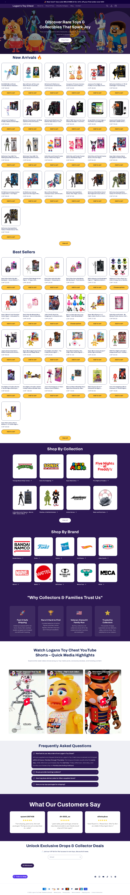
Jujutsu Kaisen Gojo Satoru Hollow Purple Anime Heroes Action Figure (9, 351)
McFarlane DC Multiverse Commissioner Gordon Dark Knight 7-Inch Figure (53, 84)
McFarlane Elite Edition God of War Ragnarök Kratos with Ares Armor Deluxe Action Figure (97, 192)
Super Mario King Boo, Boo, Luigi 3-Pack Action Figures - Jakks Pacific (74, 351)
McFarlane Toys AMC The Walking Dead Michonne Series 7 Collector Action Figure (10, 156)
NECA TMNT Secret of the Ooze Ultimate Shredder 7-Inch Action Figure (75, 120)
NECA (100, 584)
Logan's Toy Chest (36, 892)
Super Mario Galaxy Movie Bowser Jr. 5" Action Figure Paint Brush (9, 423)
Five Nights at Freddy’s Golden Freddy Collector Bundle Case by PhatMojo (32, 387)
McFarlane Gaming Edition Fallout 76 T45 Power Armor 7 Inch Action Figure (118, 192)
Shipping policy (86, 892)
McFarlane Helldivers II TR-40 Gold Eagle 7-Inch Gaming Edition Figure (118, 84)
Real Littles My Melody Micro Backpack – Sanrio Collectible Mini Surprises (32, 315)
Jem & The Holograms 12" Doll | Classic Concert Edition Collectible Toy (54, 387)
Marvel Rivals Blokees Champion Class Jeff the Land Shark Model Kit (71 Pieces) (53, 192)
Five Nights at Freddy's (100, 480)
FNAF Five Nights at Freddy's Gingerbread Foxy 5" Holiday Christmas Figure (118, 351)
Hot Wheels (80, 558)
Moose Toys (80, 584)
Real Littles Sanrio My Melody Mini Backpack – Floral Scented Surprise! (75, 279)
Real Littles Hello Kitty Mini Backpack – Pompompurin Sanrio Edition (52, 279)
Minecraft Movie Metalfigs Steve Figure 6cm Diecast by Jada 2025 (75, 387)
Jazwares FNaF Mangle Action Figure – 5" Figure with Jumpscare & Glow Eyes (32, 279)
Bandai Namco (17, 558)
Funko (36, 558)
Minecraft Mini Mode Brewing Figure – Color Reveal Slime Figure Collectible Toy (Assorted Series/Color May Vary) (75, 315)
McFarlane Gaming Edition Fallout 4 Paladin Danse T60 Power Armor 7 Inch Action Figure (9, 228)
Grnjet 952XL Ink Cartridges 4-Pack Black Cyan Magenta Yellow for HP (97, 120)
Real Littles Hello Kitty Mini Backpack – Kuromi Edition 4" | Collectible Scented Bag (10, 279)
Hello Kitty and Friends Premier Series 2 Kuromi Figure (97, 156)
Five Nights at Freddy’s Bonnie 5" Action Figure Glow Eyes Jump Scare (10, 387)
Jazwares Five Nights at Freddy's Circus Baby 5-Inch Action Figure (96, 84)
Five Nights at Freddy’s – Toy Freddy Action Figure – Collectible (53, 351)
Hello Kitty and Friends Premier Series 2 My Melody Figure (75, 156)
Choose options (119, 287)
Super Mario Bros (71, 480)
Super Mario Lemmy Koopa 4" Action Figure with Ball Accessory (96, 351)
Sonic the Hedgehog (45, 480)
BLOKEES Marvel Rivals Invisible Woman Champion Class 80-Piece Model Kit (9, 84)
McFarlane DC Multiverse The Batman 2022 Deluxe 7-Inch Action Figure (53, 120)
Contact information (97, 892)
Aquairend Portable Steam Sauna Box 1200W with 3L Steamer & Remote (117, 120)
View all (65, 243)
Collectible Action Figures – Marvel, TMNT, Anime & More (23, 513)
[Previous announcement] (5, 2)
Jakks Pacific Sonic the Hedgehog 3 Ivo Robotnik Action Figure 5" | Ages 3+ (54, 315)
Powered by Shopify (47, 892)
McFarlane (59, 584)
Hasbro (58, 558)
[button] (107, 6)
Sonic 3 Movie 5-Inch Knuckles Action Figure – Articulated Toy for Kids (10, 315)
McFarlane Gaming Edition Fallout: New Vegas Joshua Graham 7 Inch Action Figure (74, 192)
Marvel (15, 584)
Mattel (36, 584)
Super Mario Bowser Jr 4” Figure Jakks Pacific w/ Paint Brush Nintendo (96, 315)
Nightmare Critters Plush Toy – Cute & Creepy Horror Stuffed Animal (119, 279)
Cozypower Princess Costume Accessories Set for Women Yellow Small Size (75, 84)
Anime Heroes (70, 512)
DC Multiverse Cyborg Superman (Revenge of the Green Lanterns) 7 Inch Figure (32, 192)
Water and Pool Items (99, 512)
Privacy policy (66, 892)
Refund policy (57, 892)
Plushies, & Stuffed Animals (47, 512)
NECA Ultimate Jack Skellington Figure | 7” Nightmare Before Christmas (97, 279)
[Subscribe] (80, 857)
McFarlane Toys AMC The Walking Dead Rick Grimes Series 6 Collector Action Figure (32, 156)
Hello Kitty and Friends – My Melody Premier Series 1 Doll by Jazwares (119, 315)
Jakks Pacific (102, 558)
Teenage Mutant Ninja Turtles (21, 480)
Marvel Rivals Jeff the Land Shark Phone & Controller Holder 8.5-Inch (31, 84)
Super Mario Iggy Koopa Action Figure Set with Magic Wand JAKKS (32, 351)
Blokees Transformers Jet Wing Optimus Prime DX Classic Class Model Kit (32, 120)
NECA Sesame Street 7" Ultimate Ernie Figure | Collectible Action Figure (95, 387)
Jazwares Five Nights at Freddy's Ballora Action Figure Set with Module (10, 120)
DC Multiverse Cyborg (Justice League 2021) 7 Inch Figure (10, 192)
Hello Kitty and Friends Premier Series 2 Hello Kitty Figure (54, 156)
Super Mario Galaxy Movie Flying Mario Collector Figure (118, 156)
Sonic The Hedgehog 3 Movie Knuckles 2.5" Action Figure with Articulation (118, 387)
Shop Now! (65, 40)
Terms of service (76, 892)
